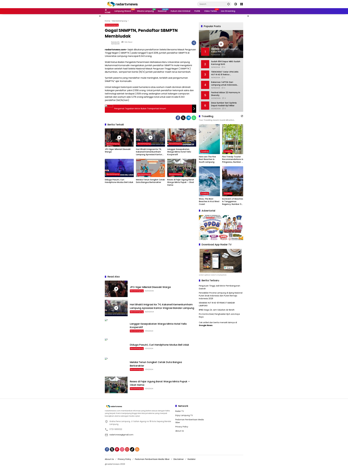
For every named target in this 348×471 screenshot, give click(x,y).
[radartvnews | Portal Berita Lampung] (122, 4)
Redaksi (191, 459)
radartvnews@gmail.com (121, 434)
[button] (228, 4)
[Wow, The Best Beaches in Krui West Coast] (209, 181)
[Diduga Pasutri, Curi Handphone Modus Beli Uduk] (119, 168)
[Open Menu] (241, 4)
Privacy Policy (181, 426)
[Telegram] (188, 117)
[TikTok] (132, 449)
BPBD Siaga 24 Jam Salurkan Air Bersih (216, 309)
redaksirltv (115, 42)
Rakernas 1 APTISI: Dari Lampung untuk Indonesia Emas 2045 (224, 83)
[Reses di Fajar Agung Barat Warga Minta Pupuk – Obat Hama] (181, 168)
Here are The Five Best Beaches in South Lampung (207, 159)
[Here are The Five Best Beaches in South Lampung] (209, 139)
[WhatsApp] (194, 117)
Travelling (204, 151)
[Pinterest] (117, 449)
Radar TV (179, 411)
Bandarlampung (111, 25)
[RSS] (137, 449)
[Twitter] (183, 117)
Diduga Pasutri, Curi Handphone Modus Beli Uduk (119, 181)
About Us (179, 431)
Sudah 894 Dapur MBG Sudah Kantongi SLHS (225, 63)
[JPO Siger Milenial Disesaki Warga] (119, 137)
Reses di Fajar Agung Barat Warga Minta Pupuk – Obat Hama (180, 182)
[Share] (194, 43)
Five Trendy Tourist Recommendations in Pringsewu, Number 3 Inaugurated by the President (232, 159)
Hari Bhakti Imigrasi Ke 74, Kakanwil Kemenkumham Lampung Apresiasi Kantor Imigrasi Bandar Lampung (149, 152)
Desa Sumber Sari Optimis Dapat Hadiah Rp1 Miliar (224, 104)
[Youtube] (127, 449)
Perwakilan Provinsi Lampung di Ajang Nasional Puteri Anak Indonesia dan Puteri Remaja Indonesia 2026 (220, 295)
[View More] (242, 116)
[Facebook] (178, 117)
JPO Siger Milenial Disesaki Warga (117, 150)
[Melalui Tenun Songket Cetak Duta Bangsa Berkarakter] (150, 168)
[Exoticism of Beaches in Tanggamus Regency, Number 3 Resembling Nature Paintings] (232, 181)
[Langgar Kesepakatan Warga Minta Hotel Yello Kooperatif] (181, 137)
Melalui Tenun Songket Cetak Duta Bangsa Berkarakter (150, 181)
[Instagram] (122, 449)
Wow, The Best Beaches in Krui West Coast (209, 202)
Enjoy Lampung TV (184, 415)
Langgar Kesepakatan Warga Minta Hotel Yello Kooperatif (179, 152)
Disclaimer (178, 459)
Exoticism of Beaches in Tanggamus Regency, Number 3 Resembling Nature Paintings (232, 202)
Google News (205, 325)
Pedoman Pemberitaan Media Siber (152, 459)
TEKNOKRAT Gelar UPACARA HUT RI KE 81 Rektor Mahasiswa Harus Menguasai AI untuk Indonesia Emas (225, 73)
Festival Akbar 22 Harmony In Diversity (225, 94)
